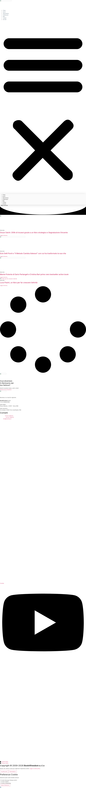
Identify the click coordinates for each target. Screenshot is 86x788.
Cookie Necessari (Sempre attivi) (9, 780)
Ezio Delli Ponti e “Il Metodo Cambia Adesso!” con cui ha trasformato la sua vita (33, 253)
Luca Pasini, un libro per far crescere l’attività (18, 282)
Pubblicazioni (5, 15)
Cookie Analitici (5, 781)
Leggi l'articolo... (4, 235)
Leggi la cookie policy (35, 768)
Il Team (4, 194)
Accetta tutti (4, 771)
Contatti (4, 202)
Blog (3, 200)
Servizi (4, 196)
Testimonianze (5, 197)
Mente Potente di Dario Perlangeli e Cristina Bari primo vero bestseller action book (34, 274)
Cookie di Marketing (6, 783)
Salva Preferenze (5, 785)
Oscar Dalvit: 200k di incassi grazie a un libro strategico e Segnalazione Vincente (34, 232)
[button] (43, 107)
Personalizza (13, 771)
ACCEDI (4, 19)
